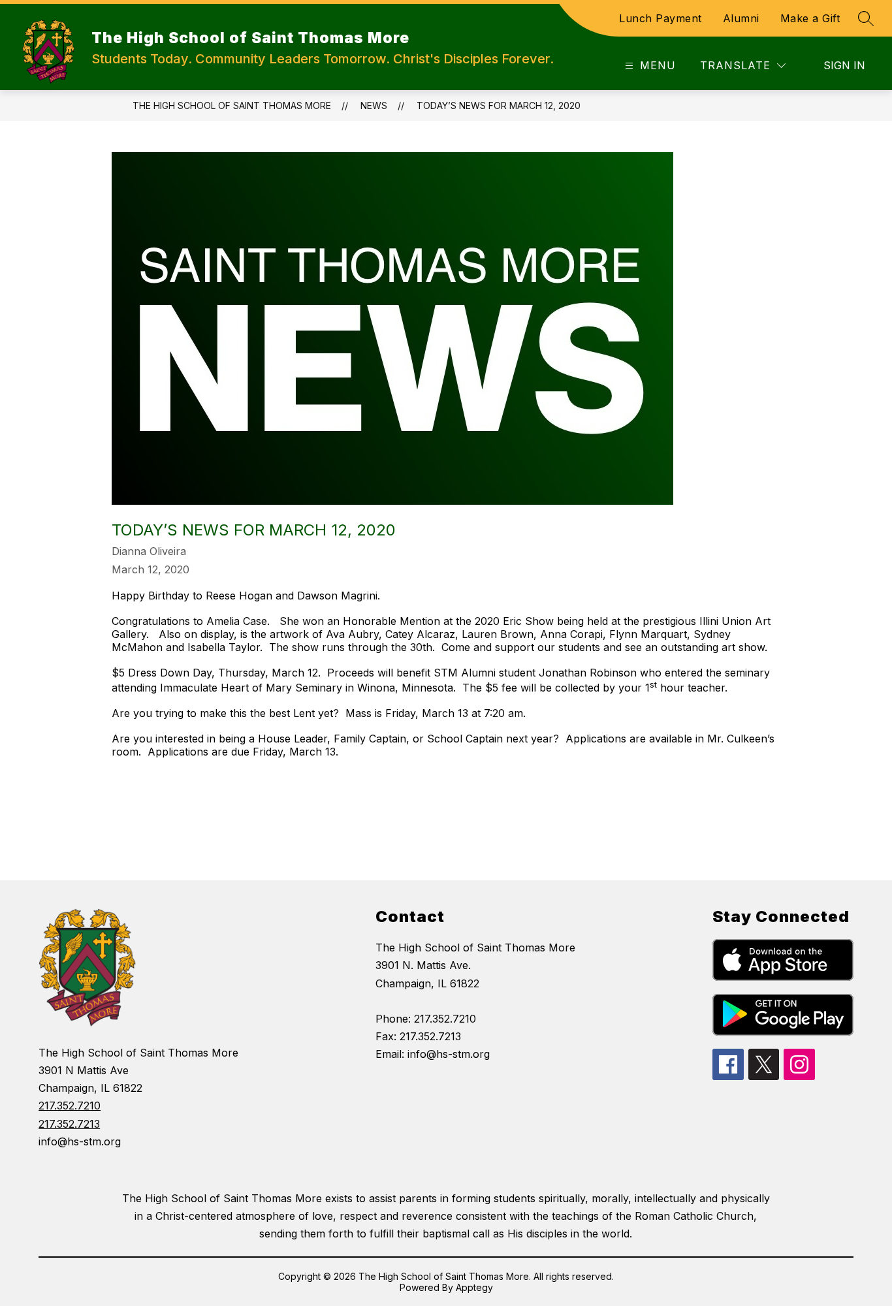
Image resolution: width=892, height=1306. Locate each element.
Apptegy (474, 1287)
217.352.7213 (69, 1123)
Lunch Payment (660, 18)
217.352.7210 (70, 1105)
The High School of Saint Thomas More (232, 105)
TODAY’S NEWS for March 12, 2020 (499, 105)
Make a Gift (810, 18)
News (373, 105)
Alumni (741, 18)
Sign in (844, 65)
